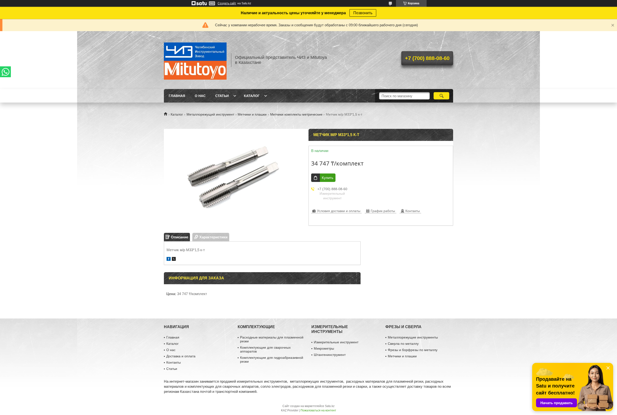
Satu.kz (330, 406)
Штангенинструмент (330, 355)
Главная (177, 96)
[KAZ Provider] (195, 60)
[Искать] (441, 95)
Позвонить (362, 13)
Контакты (173, 362)
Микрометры (324, 348)
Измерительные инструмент (336, 342)
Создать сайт (227, 3)
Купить (327, 178)
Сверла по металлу (403, 344)
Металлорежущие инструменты (413, 337)
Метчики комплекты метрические (296, 114)
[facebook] (169, 259)
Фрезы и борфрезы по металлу (412, 350)
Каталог (252, 96)
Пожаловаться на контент (318, 410)
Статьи (222, 96)
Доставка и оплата (180, 356)
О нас (200, 96)
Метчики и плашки (252, 114)
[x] (174, 259)
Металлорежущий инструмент (210, 114)
